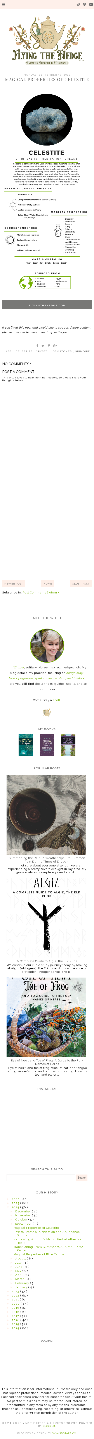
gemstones (63, 351)
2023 (16, 1291)
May (18, 1270)
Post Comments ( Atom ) (41, 592)
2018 (16, 1312)
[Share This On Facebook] (37, 345)
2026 (16, 1199)
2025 (16, 1203)
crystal (43, 351)
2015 (16, 1324)
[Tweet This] (43, 345)
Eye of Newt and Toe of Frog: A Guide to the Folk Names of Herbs (47, 1062)
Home (48, 583)
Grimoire (82, 351)
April (19, 1274)
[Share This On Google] (55, 345)
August (21, 1258)
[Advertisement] (47, 527)
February (22, 1283)
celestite (25, 351)
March (20, 1279)
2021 (16, 1299)
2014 (16, 1328)
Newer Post (13, 583)
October (21, 1219)
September (24, 1223)
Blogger (49, 1426)
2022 (16, 1295)
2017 (16, 1316)
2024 (16, 1207)
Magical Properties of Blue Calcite (39, 1254)
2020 (16, 1303)
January (21, 1287)
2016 (16, 1320)
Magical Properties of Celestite (36, 1227)
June (19, 1266)
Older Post (81, 583)
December (23, 1211)
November (23, 1215)
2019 (16, 1307)
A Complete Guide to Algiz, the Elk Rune (47, 961)
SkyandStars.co (64, 1433)
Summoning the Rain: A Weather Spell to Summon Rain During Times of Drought (47, 859)
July (19, 1262)
